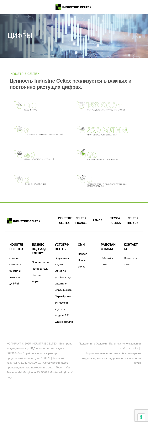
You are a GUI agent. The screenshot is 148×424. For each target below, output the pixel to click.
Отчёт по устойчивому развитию (63, 277)
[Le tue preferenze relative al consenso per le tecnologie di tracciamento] (141, 417)
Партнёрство (63, 296)
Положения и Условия (93, 343)
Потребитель (40, 268)
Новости (83, 253)
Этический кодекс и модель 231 (62, 309)
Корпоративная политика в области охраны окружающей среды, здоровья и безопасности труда (111, 358)
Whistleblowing (64, 321)
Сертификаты (63, 289)
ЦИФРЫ (14, 283)
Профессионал (41, 262)
